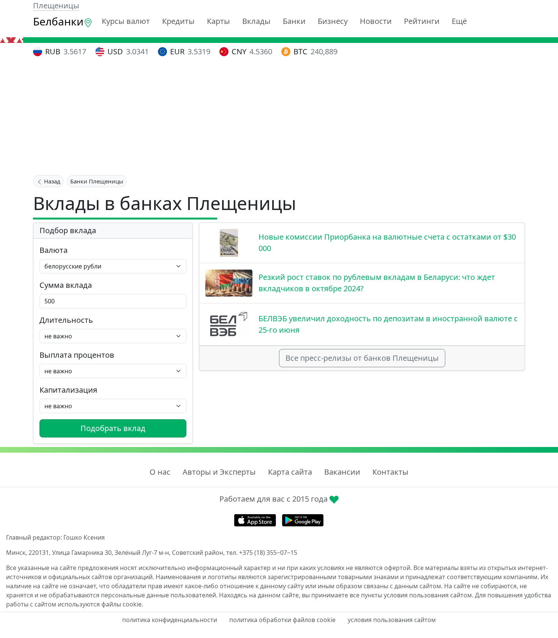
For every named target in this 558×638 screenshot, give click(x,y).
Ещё (459, 21)
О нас (160, 472)
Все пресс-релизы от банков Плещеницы (362, 358)
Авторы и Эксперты (219, 472)
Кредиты (178, 21)
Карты (218, 21)
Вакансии (342, 472)
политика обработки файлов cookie (282, 620)
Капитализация (68, 390)
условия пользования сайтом (392, 620)
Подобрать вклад (112, 428)
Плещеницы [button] (56, 5)
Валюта (53, 250)
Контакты (390, 472)
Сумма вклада (65, 285)
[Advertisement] (279, 117)
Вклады (256, 21)
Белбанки (58, 21)
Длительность (66, 320)
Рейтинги (422, 21)
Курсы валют (126, 21)
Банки (294, 21)
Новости (376, 21)
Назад (51, 181)
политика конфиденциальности (169, 620)
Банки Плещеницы (96, 181)
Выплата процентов (76, 355)
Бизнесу (333, 21)
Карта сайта (290, 472)
